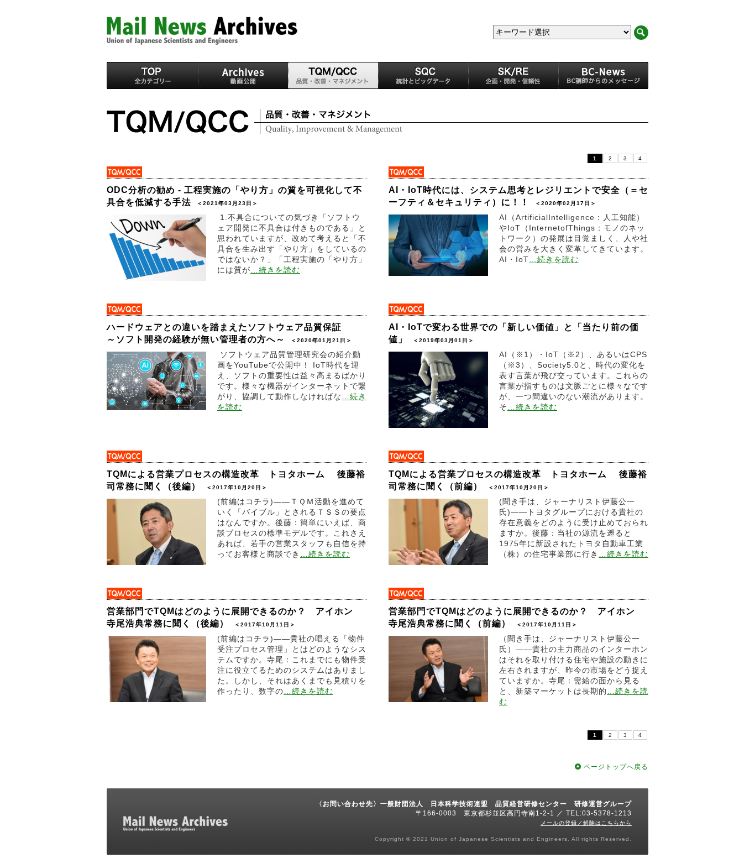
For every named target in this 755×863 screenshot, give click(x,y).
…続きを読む (275, 269)
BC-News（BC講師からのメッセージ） (603, 75)
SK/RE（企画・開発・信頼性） (513, 75)
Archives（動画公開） (243, 75)
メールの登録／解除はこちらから (586, 823)
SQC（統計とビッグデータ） (423, 75)
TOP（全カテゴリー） (152, 75)
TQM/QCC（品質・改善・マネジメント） (333, 75)
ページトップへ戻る (616, 767)
